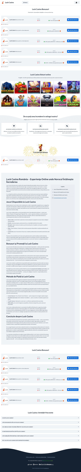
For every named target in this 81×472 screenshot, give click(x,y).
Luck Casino (12, 19)
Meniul (25, 2)
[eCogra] (30, 464)
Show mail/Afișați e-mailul (47, 460)
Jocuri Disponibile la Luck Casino (61, 189)
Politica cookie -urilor (30, 457)
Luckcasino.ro (46, 468)
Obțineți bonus (73, 19)
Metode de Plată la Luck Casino (60, 195)
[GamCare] (35, 464)
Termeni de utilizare (51, 457)
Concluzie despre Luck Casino (60, 197)
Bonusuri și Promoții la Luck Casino (61, 192)
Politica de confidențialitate (41, 457)
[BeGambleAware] (46, 464)
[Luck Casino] (5, 20)
